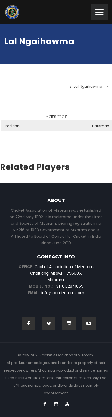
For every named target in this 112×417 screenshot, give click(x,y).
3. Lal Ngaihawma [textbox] (86, 86)
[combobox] (56, 86)
